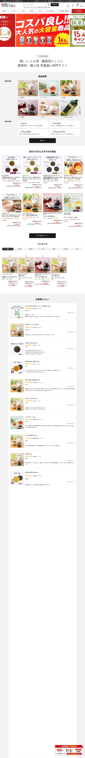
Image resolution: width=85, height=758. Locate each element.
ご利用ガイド (60, 1)
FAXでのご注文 (79, 1)
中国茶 (31, 11)
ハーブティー (14, 11)
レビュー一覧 (43, 1)
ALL (8, 249)
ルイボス (31, 7)
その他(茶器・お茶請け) (64, 11)
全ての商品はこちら (41, 236)
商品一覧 (37, 1)
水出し (25, 7)
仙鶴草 (38, 7)
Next (81, 31)
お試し (28, 7)
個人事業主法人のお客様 (78, 11)
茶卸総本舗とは (51, 1)
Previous (4, 31)
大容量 (48, 7)
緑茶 (24, 11)
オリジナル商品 (50, 11)
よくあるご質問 (70, 1)
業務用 (45, 7)
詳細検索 (54, 4)
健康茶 (4, 11)
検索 (41, 141)
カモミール (35, 7)
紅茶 (40, 11)
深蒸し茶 (41, 7)
